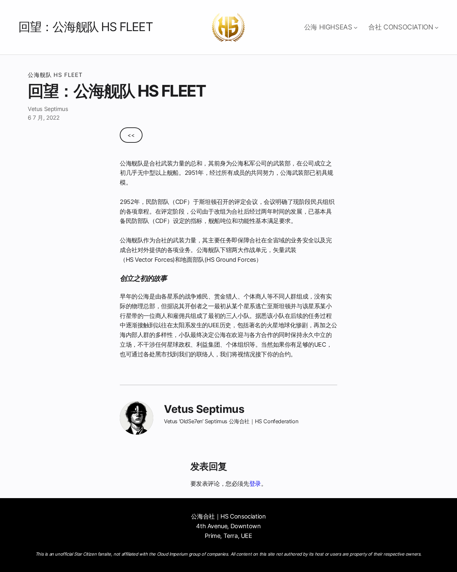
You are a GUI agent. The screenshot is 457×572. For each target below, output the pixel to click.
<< (130, 135)
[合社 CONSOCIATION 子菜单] (437, 27)
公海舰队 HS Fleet (55, 75)
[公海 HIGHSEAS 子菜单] (356, 27)
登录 (255, 483)
